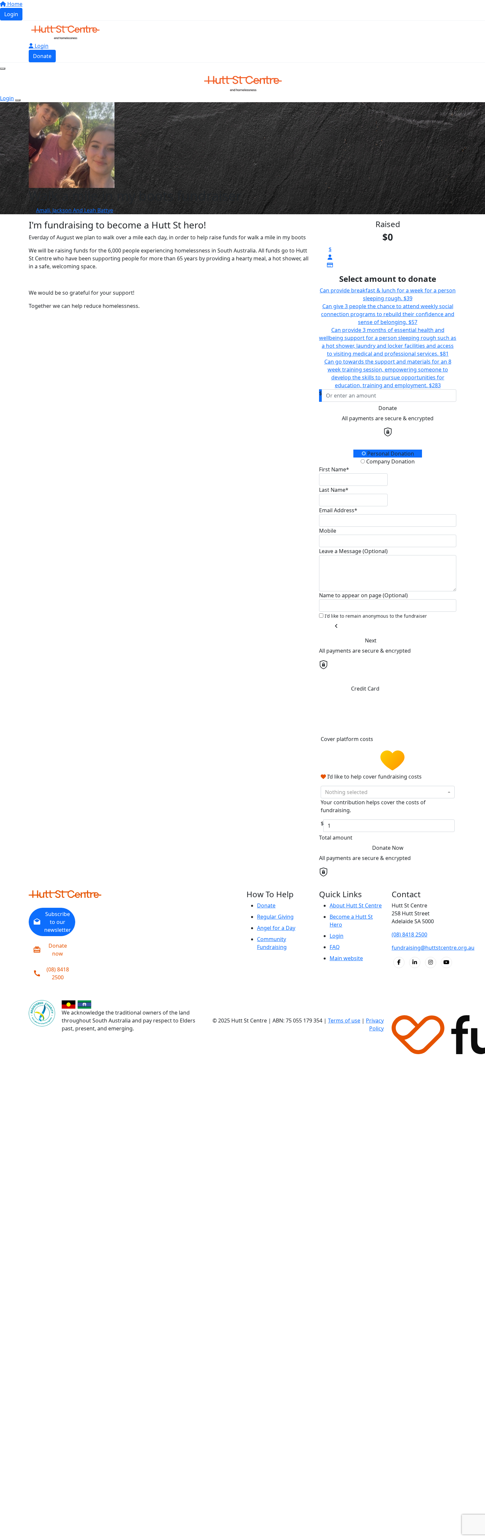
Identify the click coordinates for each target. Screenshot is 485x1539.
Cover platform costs (347, 739)
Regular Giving (275, 916)
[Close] (17, 100)
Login (11, 14)
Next (370, 640)
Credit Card (365, 688)
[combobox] (388, 792)
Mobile (327, 530)
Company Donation (390, 461)
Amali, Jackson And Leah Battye (74, 210)
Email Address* (338, 510)
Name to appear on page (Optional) (363, 595)
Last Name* (333, 489)
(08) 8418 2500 (51, 973)
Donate (42, 56)
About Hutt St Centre (356, 905)
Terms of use (344, 1020)
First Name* (334, 469)
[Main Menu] (2, 69)
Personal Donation (390, 453)
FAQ (335, 947)
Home (14, 4)
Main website (346, 958)
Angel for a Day (276, 928)
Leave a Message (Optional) (353, 551)
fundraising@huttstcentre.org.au (433, 947)
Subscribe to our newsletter (52, 921)
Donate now (50, 949)
